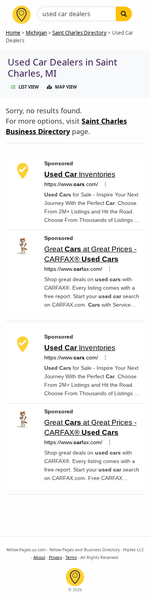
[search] (124, 14)
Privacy (55, 557)
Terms (71, 557)
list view (28, 87)
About (39, 557)
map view (66, 87)
